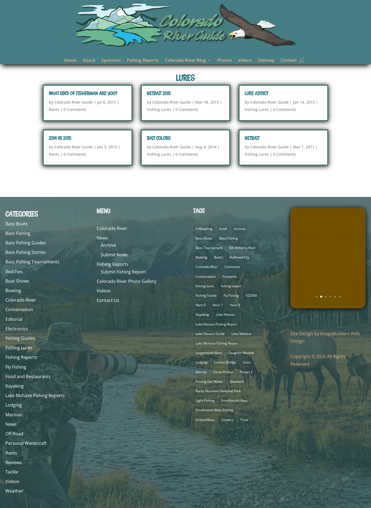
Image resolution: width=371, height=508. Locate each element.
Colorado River (20, 300)
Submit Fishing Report (123, 272)
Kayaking (14, 386)
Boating (13, 290)
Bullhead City (239, 257)
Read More (327, 282)
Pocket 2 (246, 372)
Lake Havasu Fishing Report (216, 324)
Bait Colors (159, 138)
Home (70, 60)
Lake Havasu (225, 314)
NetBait (252, 138)
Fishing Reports (143, 60)
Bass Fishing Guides (25, 243)
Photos (224, 60)
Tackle (11, 472)
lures (247, 362)
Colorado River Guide (73, 102)
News (11, 424)
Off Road (14, 434)
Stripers (227, 419)
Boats (218, 257)
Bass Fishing (17, 233)
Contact (289, 60)
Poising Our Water (209, 381)
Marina (201, 372)
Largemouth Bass (209, 352)
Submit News (114, 255)
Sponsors (111, 60)
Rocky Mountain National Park (218, 391)
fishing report (231, 286)
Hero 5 (201, 305)
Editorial (14, 319)
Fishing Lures (159, 109)
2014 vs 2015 (60, 138)
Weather (14, 491)
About (89, 60)
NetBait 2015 (159, 93)
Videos (245, 60)
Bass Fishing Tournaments (32, 262)
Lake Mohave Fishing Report (217, 343)
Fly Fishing (15, 367)
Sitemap (266, 60)
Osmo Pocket (223, 372)
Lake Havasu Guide (210, 333)
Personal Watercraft (26, 443)
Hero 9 (235, 305)
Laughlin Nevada (241, 352)
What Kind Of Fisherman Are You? (83, 93)
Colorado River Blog (185, 60)
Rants (54, 109)
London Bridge (225, 362)
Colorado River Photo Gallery (126, 281)
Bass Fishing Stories (25, 252)
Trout (244, 419)
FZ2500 (251, 295)
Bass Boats (16, 224)
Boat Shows (17, 281)
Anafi (223, 228)
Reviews (13, 462)
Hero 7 (218, 305)
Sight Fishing (205, 400)
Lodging (13, 405)
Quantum (237, 381)
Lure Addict (256, 93)
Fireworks (229, 276)
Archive (108, 245)
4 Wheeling (204, 228)
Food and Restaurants (28, 376)
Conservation (19, 309)
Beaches (14, 271)
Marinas (13, 415)
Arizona (240, 228)
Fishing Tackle (206, 295)
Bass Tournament (209, 247)
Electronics (16, 329)
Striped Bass (205, 419)
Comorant (232, 266)
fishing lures (205, 286)
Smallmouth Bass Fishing (214, 410)
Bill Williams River (242, 247)
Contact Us (108, 300)
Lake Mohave (241, 333)
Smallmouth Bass (234, 400)
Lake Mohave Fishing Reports (35, 395)
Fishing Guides (20, 338)
